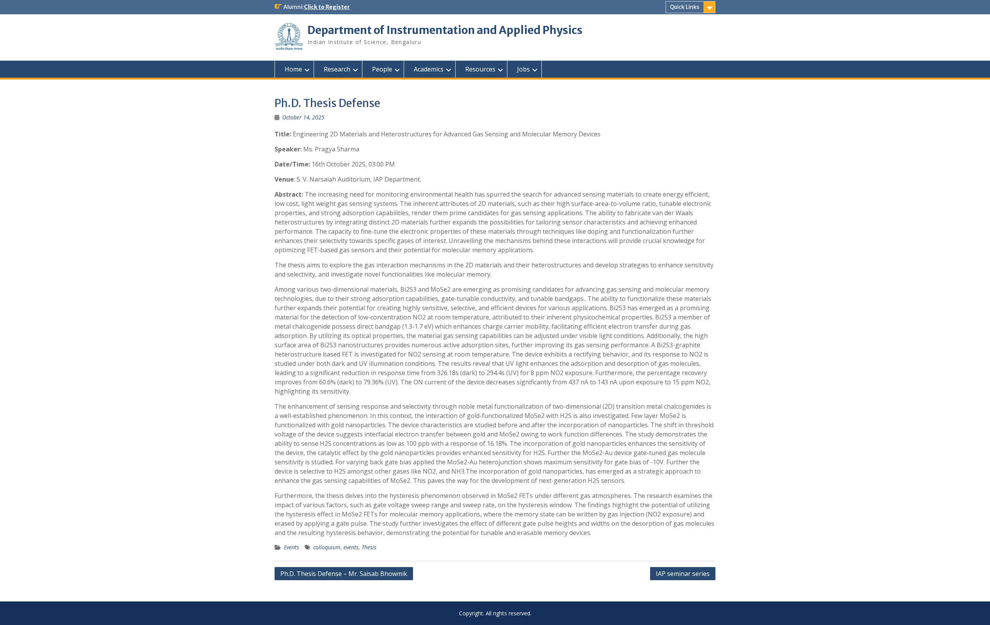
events (350, 547)
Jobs (523, 69)
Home (293, 69)
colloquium (326, 547)
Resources (480, 69)
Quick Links (684, 6)
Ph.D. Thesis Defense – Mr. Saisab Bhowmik (343, 573)
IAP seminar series (683, 573)
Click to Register (327, 6)
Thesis (369, 547)
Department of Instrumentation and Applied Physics (444, 30)
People (382, 69)
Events (291, 547)
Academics (429, 69)
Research (337, 69)
